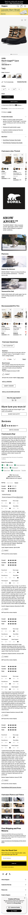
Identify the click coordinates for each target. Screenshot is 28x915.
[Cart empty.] (21, 6)
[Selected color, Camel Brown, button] (26, 169)
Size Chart (4, 136)
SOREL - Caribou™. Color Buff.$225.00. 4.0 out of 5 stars (6, 166)
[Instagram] (3, 874)
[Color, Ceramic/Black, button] (17, 324)
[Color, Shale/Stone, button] (7, 169)
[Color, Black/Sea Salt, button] (17, 169)
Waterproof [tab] (15, 467)
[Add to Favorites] (10, 155)
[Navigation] (25, 6)
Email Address (7, 858)
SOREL (3, 58)
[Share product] (22, 20)
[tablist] (14, 468)
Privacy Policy (17, 903)
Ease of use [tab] (7, 470)
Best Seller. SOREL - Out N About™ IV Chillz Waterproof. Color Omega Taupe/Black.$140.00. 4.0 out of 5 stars (18, 167)
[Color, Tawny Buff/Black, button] (19, 169)
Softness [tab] (6, 467)
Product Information (7, 116)
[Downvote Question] (14, 359)
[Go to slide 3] (13, 54)
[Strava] (9, 874)
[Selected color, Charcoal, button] (26, 324)
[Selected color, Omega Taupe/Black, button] (14, 169)
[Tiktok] (6, 874)
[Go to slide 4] (14, 54)
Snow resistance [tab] (20, 465)
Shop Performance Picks (16, 3)
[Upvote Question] (4, 359)
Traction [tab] (23, 470)
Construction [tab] (16, 470)
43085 (9, 112)
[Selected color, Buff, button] (2, 169)
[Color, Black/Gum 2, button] (19, 324)
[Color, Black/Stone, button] (5, 169)
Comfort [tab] (10, 465)
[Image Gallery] (6, 799)
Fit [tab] (4, 465)
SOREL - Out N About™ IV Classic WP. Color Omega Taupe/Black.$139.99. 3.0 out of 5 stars (18, 321)
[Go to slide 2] (12, 54)
